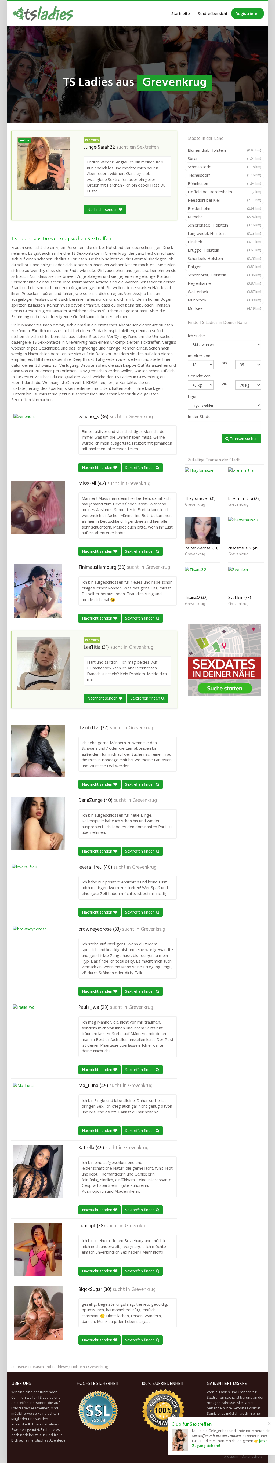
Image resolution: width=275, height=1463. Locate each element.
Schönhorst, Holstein (224, 275)
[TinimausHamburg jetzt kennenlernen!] (38, 591)
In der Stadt (199, 416)
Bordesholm (224, 208)
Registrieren (248, 13)
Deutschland (40, 1366)
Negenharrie (224, 283)
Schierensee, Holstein (224, 225)
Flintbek (224, 241)
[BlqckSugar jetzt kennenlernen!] (38, 1313)
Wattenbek (224, 291)
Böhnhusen (224, 183)
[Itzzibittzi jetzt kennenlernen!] (38, 751)
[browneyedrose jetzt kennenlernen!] (38, 953)
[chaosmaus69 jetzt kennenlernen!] (246, 530)
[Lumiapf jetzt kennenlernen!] (38, 1249)
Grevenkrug (140, 417)
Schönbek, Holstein (224, 258)
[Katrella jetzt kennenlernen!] (38, 1171)
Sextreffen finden (140, 467)
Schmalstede (224, 166)
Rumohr (224, 216)
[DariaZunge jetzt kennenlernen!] (38, 823)
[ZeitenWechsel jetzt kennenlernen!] (202, 530)
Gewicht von (199, 376)
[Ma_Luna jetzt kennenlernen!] (38, 1109)
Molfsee (224, 308)
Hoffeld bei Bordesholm (224, 191)
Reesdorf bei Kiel (224, 200)
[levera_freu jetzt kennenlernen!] (38, 891)
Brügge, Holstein (224, 250)
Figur (192, 396)
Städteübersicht (212, 13)
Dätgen (224, 266)
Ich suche (196, 335)
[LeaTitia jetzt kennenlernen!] (44, 663)
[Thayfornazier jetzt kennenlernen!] (202, 480)
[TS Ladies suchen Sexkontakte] (42, 13)
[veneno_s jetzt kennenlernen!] (38, 440)
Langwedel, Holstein (224, 233)
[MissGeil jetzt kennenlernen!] (38, 507)
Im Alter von (199, 355)
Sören (224, 158)
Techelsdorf (224, 175)
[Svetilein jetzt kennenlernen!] (246, 580)
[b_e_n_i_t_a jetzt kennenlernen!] (246, 480)
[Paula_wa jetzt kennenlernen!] (38, 1031)
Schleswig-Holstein (69, 1366)
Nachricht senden (103, 209)
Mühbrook (224, 300)
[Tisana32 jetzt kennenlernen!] (202, 580)
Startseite (180, 13)
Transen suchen (243, 438)
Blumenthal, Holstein (224, 150)
